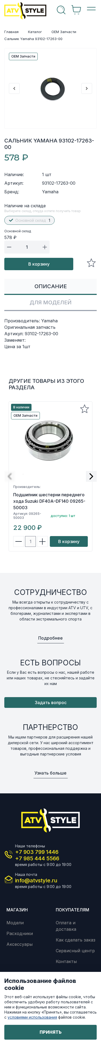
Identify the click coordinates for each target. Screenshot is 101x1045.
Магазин (17, 909)
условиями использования (32, 1017)
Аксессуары (19, 944)
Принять (51, 1032)
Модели (15, 922)
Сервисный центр (75, 950)
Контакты (66, 961)
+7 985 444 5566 (37, 858)
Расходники (19, 933)
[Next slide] (86, 88)
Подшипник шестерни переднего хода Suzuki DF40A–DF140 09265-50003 (49, 501)
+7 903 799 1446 (36, 852)
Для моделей (51, 302)
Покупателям (72, 909)
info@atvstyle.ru (36, 880)
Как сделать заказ (75, 940)
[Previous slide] (14, 88)
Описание (50, 286)
